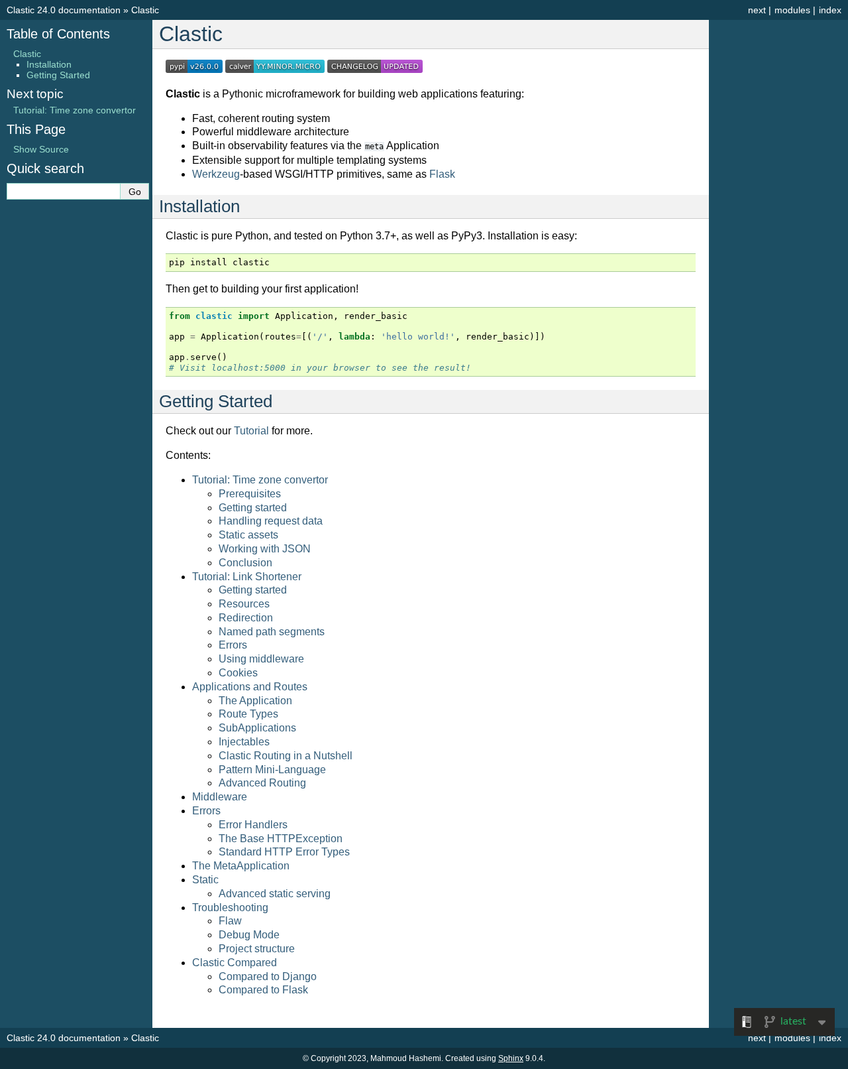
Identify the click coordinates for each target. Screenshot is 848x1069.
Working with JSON (265, 548)
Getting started (253, 507)
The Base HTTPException (281, 838)
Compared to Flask (263, 989)
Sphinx (510, 1058)
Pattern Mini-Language (272, 769)
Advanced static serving (275, 893)
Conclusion (245, 562)
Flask (442, 174)
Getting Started (58, 75)
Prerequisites (250, 493)
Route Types (248, 714)
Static (205, 879)
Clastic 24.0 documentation (64, 10)
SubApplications (257, 727)
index (830, 10)
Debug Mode (249, 934)
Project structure (257, 948)
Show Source (41, 149)
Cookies (238, 672)
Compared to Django (268, 976)
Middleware (219, 796)
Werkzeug (216, 174)
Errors (233, 645)
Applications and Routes (249, 686)
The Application (255, 700)
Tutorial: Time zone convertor (260, 479)
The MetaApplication (241, 865)
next (757, 10)
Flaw (230, 920)
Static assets (248, 534)
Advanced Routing (262, 782)
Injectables (244, 741)
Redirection (246, 617)
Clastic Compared (234, 962)
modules (792, 10)
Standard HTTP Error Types (284, 851)
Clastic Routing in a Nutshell (285, 755)
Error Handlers (253, 824)
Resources (244, 603)
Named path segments (272, 631)
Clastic (145, 10)
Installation (49, 64)
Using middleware (261, 658)
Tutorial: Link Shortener (246, 576)
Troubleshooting (230, 907)
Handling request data (271, 521)
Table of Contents (58, 34)
